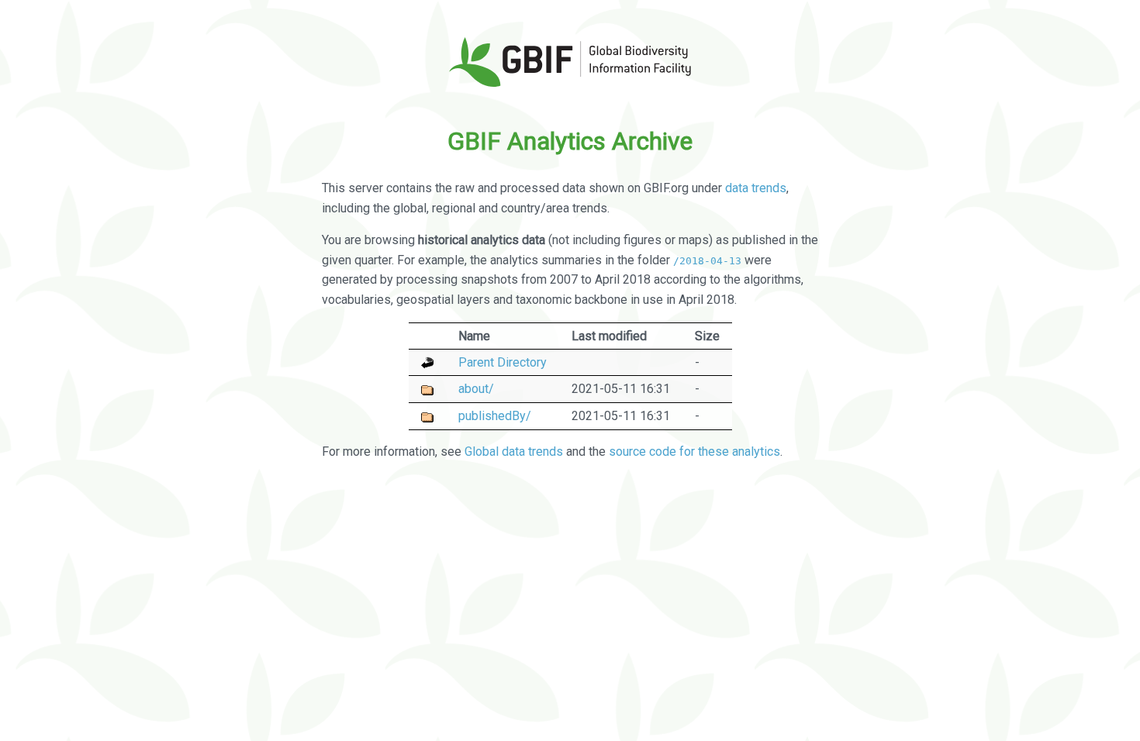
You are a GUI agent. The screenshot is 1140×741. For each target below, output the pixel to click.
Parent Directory (502, 362)
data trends (755, 188)
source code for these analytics (694, 451)
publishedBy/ (494, 415)
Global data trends (514, 451)
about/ (476, 388)
